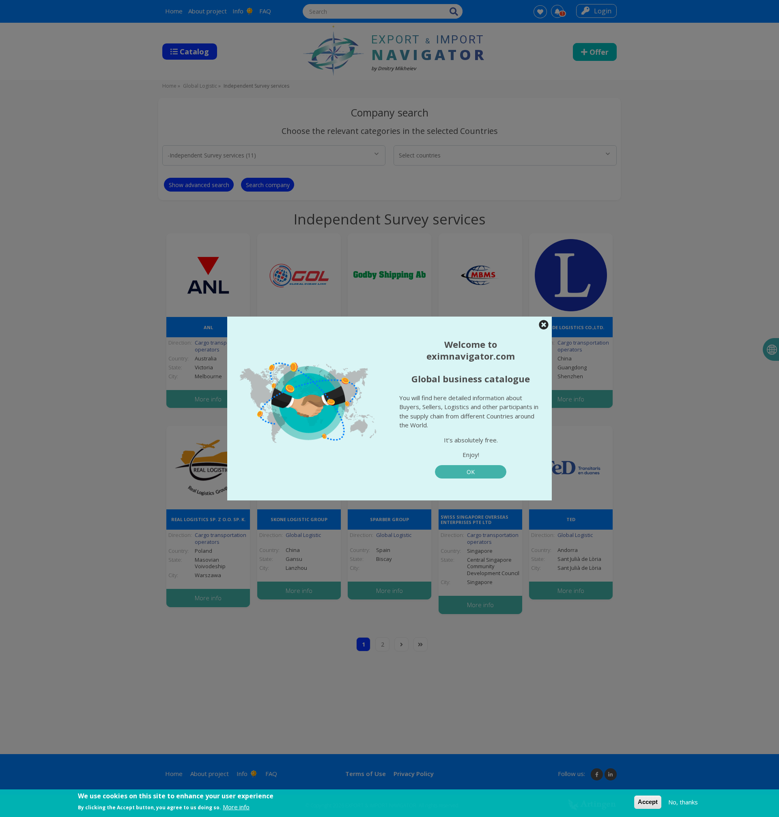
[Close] (544, 325)
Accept (648, 801)
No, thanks (683, 802)
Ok (471, 472)
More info (236, 807)
